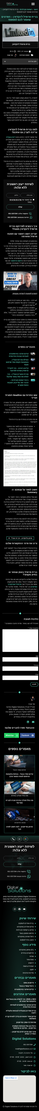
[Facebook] (19, 909)
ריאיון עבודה (11, 137)
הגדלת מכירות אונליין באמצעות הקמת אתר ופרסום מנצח (17, 362)
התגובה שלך (33, 628)
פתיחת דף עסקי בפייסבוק (26, 1022)
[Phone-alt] (13, 839)
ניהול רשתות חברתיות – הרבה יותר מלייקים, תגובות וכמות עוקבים (17, 382)
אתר (36, 674)
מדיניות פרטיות (15, 200)
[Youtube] (24, 909)
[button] (33, 3)
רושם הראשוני (16, 261)
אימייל (36, 665)
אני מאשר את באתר (21, 201)
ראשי (36, 9)
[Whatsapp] (19, 839)
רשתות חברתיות (26, 9)
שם (37, 656)
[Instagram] (15, 909)
